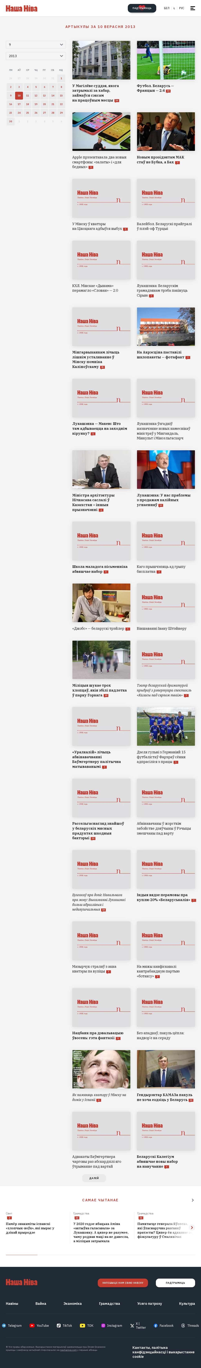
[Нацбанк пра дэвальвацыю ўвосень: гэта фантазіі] (101, 1014)
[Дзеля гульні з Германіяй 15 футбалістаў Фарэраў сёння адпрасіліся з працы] (166, 738)
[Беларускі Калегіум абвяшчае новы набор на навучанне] (166, 1140)
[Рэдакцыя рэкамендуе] (192, 1200)
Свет (9, 1213)
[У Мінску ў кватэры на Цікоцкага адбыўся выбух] (101, 205)
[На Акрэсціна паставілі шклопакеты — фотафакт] (166, 338)
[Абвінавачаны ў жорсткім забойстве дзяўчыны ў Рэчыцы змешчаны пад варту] (166, 810)
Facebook (167, 1326)
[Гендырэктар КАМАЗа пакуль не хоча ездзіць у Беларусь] (166, 1076)
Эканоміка (73, 1303)
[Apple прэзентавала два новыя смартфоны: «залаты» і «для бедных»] (101, 140)
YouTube (43, 1326)
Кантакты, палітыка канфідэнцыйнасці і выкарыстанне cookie (163, 1352)
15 (141, 1218)
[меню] (192, 8)
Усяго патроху (149, 1303)
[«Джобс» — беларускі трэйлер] (101, 607)
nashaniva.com (68, 1349)
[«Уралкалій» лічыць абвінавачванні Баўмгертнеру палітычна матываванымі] (101, 738)
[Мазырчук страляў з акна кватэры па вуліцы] (101, 950)
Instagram (114, 1326)
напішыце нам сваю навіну (122, 1282)
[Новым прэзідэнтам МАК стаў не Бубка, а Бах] (166, 140)
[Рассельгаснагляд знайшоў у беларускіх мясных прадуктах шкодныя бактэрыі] (101, 810)
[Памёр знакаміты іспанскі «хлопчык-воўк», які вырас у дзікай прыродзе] (36, 1228)
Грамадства (81, 1213)
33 (77, 1218)
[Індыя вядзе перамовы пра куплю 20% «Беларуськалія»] (166, 881)
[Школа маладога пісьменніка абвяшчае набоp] (101, 548)
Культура (187, 1303)
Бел (166, 8)
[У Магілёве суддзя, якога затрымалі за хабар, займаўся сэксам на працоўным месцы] (101, 72)
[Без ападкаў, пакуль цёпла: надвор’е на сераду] (166, 1014)
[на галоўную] (21, 8)
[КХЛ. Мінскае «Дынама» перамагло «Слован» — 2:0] (101, 269)
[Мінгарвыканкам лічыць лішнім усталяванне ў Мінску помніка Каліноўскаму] (101, 338)
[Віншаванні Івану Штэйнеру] (166, 607)
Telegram (15, 1326)
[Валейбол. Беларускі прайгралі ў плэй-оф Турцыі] (166, 205)
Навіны (12, 1303)
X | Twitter (141, 1325)
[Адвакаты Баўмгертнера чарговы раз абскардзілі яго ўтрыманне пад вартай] (101, 1140)
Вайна (41, 1303)
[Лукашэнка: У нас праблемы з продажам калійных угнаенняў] (166, 481)
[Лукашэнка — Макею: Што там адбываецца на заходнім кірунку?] (101, 410)
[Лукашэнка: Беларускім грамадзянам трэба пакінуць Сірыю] (166, 269)
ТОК (90, 1326)
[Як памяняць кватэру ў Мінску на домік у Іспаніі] (101, 1076)
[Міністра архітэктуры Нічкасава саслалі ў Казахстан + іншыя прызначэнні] (101, 481)
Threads (193, 1326)
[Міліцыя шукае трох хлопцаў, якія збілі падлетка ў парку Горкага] (101, 669)
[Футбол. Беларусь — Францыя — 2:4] (166, 72)
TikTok (67, 1326)
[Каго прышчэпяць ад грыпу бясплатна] (166, 548)
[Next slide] (192, 1227)
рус (181, 8)
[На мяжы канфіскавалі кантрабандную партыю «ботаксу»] (166, 950)
